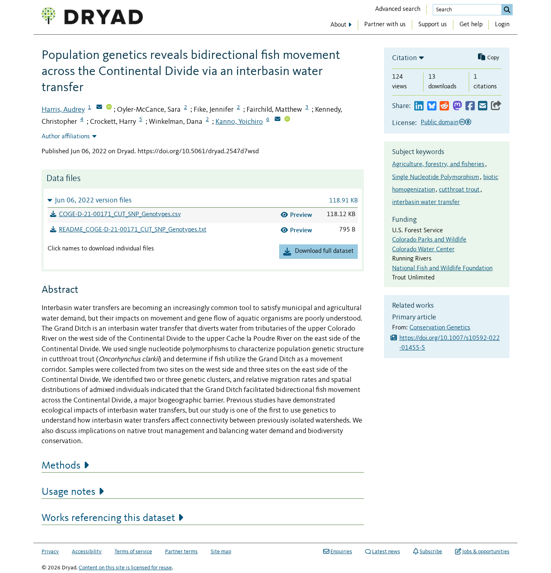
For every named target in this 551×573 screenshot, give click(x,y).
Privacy (50, 551)
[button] (203, 200)
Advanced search (397, 9)
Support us (432, 24)
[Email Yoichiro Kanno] (277, 120)
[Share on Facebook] (470, 106)
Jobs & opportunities (485, 551)
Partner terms (181, 551)
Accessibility (87, 551)
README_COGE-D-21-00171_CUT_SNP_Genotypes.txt (133, 230)
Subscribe (431, 551)
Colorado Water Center (423, 249)
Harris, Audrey (63, 109)
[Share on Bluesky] (431, 106)
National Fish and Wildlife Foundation (442, 268)
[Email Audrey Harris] (99, 108)
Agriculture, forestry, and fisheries (438, 164)
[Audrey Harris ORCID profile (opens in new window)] (109, 108)
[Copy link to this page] (496, 106)
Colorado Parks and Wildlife (429, 240)
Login (502, 24)
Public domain (439, 122)
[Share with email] (482, 106)
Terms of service (133, 551)
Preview (301, 215)
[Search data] (507, 9)
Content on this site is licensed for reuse (125, 568)
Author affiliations (66, 136)
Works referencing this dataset (108, 518)
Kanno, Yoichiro (239, 121)
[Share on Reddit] (444, 106)
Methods (61, 465)
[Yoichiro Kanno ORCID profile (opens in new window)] (287, 120)
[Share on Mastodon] (457, 106)
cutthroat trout (459, 190)
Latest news (386, 551)
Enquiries (341, 551)
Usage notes (69, 492)
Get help (470, 24)
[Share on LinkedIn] (419, 106)
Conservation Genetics (439, 328)
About (338, 25)
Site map (221, 551)
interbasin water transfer (426, 202)
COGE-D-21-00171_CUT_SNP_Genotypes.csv (120, 214)
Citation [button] (404, 58)
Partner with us (385, 24)
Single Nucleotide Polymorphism (435, 177)
